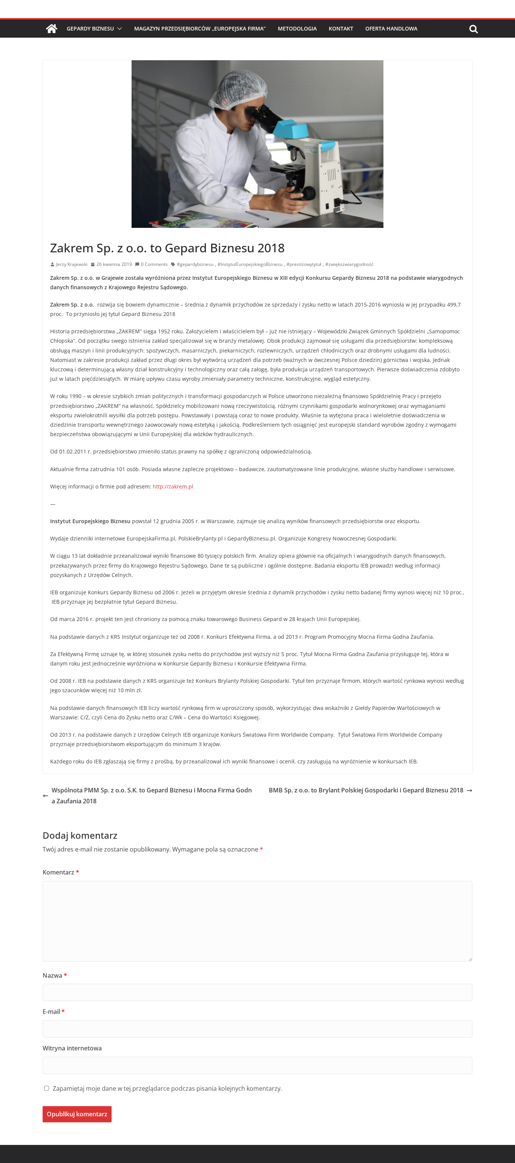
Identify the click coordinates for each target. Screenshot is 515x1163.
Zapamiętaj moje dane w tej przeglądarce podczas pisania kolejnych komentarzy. (167, 1088)
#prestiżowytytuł (304, 264)
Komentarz (61, 872)
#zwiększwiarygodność (349, 264)
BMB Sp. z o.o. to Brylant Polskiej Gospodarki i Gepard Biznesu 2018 (366, 790)
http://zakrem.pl (173, 486)
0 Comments (154, 264)
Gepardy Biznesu (90, 28)
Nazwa (55, 975)
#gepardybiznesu (195, 264)
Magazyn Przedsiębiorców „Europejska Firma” (200, 28)
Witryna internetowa (72, 1048)
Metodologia (297, 28)
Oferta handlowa (391, 28)
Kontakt (341, 28)
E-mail (54, 1011)
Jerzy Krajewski (71, 264)
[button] (118, 28)
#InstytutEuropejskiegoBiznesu (250, 264)
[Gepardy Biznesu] (52, 29)
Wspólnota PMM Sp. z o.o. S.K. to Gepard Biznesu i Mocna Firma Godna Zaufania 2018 (152, 795)
